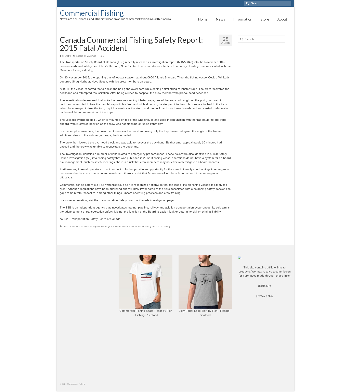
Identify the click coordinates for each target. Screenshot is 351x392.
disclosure (264, 285)
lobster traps (135, 226)
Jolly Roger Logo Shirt (193, 310)
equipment (75, 226)
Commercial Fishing (92, 12)
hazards (117, 226)
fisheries (85, 226)
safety (167, 226)
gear (110, 226)
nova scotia (158, 226)
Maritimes (91, 56)
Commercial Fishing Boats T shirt (140, 310)
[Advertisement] (264, 110)
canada (64, 226)
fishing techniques (98, 226)
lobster (125, 226)
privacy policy (264, 296)
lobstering (146, 226)
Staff (67, 56)
